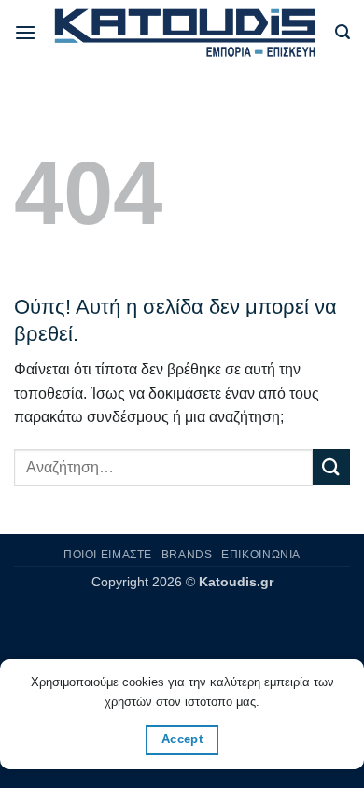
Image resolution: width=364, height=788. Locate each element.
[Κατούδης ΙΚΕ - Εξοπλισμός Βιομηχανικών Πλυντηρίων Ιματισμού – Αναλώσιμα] (185, 33)
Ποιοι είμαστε (107, 554)
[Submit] (331, 467)
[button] (25, 32)
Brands (187, 554)
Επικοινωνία (261, 554)
